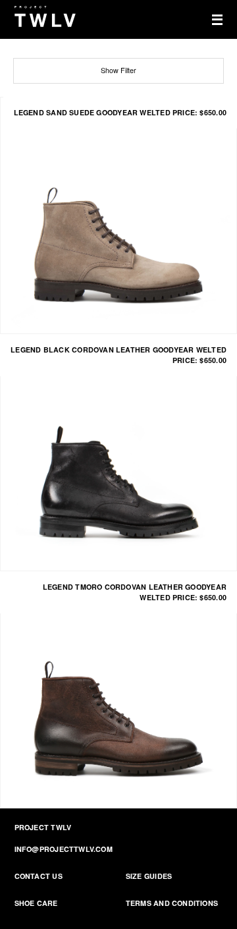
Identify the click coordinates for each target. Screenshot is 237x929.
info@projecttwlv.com (63, 849)
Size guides (149, 876)
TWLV (45, 16)
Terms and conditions (172, 903)
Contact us (38, 876)
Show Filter (118, 70)
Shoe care (36, 903)
